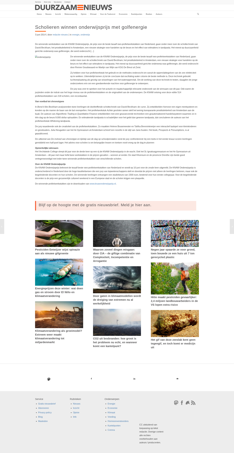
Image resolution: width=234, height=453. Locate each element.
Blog (40, 417)
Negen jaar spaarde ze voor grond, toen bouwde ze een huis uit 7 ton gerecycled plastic (173, 253)
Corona (111, 430)
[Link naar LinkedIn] (134, 378)
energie (75, 35)
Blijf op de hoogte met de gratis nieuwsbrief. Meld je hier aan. (95, 205)
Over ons (47, 2)
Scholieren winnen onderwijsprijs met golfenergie (91, 27)
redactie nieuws (60, 35)
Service (38, 2)
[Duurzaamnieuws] (73, 7)
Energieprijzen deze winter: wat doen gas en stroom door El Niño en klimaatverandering (59, 292)
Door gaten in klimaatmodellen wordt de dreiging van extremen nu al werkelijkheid (117, 299)
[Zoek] (197, 14)
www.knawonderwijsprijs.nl (103, 184)
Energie (111, 404)
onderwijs (85, 35)
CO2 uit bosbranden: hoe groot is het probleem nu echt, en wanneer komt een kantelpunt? (115, 342)
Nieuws (76, 404)
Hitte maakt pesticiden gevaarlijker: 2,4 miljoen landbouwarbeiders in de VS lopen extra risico (174, 301)
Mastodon (43, 421)
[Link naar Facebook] (91, 378)
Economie (112, 408)
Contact (67, 2)
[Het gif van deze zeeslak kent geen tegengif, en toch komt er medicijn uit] (175, 323)
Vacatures (58, 2)
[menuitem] (39, 2)
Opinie (76, 412)
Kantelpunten (114, 425)
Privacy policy (45, 412)
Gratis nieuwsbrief (47, 404)
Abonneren (43, 408)
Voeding (112, 417)
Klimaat (111, 412)
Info (75, 417)
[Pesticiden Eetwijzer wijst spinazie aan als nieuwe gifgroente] (59, 233)
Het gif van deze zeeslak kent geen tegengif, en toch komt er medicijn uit (173, 343)
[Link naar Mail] (177, 378)
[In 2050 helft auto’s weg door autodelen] (2, 226)
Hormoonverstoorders (118, 421)
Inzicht (76, 408)
